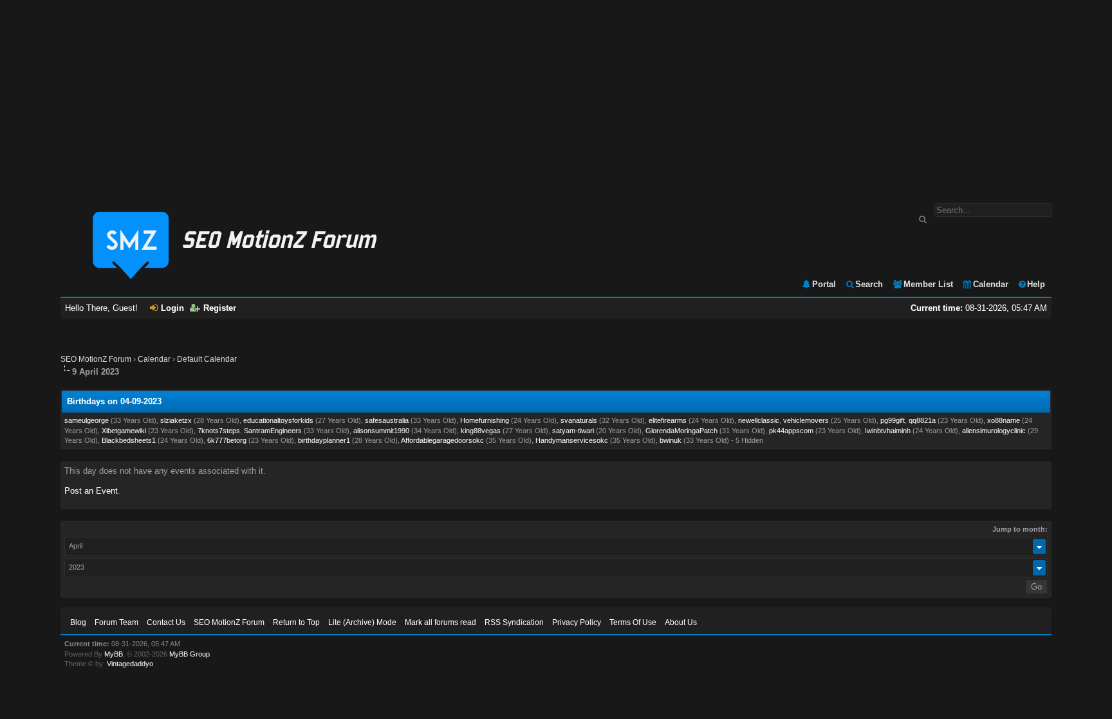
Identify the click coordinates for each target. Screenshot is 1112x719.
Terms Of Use (632, 622)
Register (219, 308)
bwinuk (670, 440)
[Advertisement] (556, 95)
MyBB (113, 654)
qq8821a (922, 420)
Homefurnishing (484, 420)
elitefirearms (668, 420)
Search (869, 284)
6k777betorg (226, 440)
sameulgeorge (86, 420)
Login (172, 308)
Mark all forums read (440, 622)
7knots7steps (219, 430)
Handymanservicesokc (571, 440)
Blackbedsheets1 (129, 440)
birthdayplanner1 (324, 440)
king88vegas (481, 430)
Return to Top (296, 622)
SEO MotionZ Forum (95, 359)
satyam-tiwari (573, 430)
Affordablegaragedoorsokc (442, 440)
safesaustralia (387, 420)
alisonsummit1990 (381, 430)
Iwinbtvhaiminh (888, 430)
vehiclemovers (806, 420)
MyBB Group (189, 654)
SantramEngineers (273, 430)
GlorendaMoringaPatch (681, 430)
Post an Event (91, 491)
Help (1036, 284)
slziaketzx (176, 420)
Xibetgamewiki (124, 430)
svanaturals (579, 420)
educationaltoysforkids (278, 420)
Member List (928, 284)
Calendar (990, 284)
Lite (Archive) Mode (362, 622)
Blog (78, 622)
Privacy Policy (576, 622)
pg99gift (892, 420)
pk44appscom (791, 430)
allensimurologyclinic (994, 430)
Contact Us (166, 622)
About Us (681, 622)
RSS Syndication (514, 622)
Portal (824, 284)
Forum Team (116, 622)
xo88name (1003, 420)
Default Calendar (207, 359)
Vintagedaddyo (130, 664)
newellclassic (758, 420)
